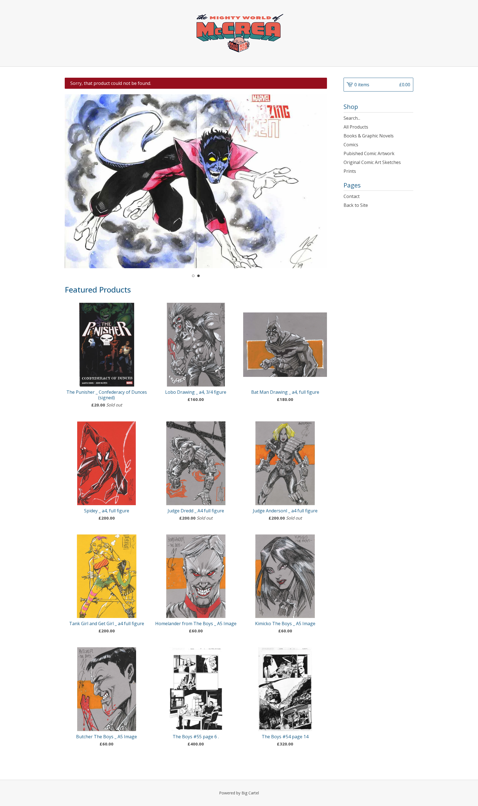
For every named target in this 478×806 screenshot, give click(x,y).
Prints (350, 171)
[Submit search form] (409, 118)
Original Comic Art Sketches (372, 162)
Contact (352, 196)
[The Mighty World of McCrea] (239, 33)
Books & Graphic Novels (369, 136)
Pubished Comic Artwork (369, 153)
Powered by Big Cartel (239, 792)
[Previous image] (76, 179)
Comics (351, 145)
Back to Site (356, 205)
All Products (356, 127)
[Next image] (315, 179)
